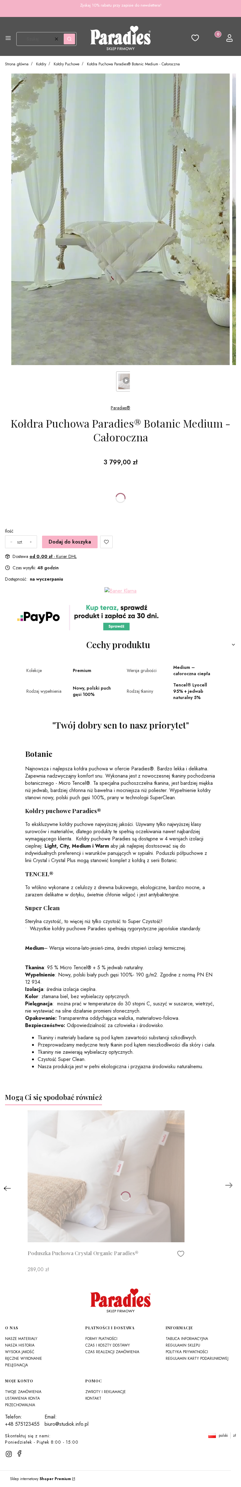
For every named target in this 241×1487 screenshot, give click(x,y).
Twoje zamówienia (23, 1392)
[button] (8, 39)
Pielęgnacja (16, 1365)
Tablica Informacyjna (187, 1339)
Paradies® (120, 408)
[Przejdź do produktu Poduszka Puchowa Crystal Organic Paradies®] (106, 1176)
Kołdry (41, 64)
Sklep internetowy (40, 1479)
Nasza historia (20, 1345)
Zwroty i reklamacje (105, 1392)
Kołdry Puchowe (66, 64)
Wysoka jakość (19, 1352)
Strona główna (17, 64)
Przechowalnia (20, 1405)
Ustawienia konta (22, 1398)
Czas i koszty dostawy (107, 1345)
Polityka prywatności (187, 1352)
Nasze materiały (21, 1339)
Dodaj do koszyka (70, 541)
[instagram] (9, 1454)
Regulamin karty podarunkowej (197, 1358)
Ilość (9, 531)
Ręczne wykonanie (23, 1358)
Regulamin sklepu (183, 1345)
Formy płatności (101, 1339)
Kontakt (93, 1398)
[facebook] (19, 1453)
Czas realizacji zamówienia (112, 1352)
